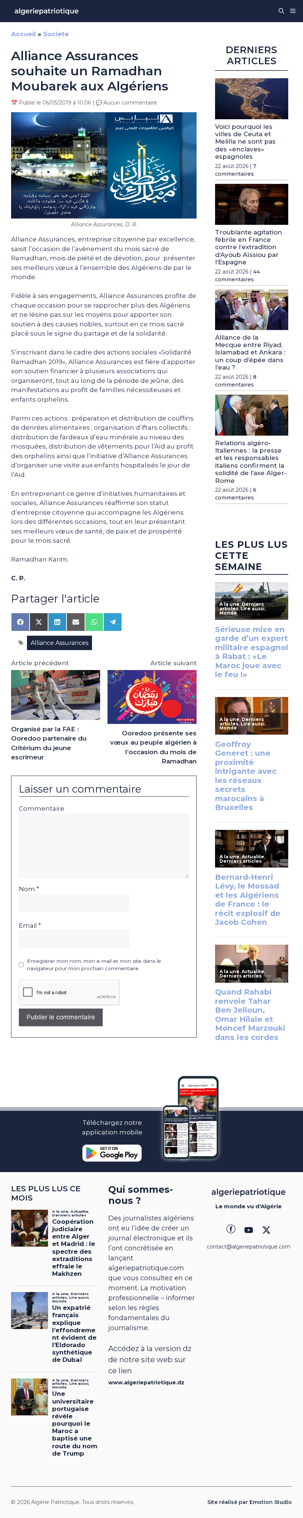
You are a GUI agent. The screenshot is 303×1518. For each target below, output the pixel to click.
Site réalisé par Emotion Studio (249, 1502)
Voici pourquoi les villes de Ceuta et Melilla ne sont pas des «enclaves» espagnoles (245, 142)
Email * (30, 925)
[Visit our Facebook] (231, 1230)
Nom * (29, 889)
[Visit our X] (266, 1230)
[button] (281, 11)
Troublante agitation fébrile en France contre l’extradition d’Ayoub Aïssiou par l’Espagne (248, 247)
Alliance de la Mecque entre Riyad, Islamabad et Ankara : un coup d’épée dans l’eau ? (250, 352)
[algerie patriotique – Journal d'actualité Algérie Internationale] (46, 11)
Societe (56, 34)
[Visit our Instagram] (249, 1230)
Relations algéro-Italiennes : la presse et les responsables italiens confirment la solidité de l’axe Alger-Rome (251, 461)
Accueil (23, 34)
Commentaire (41, 808)
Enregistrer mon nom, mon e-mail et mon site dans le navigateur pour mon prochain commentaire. (94, 964)
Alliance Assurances (59, 642)
